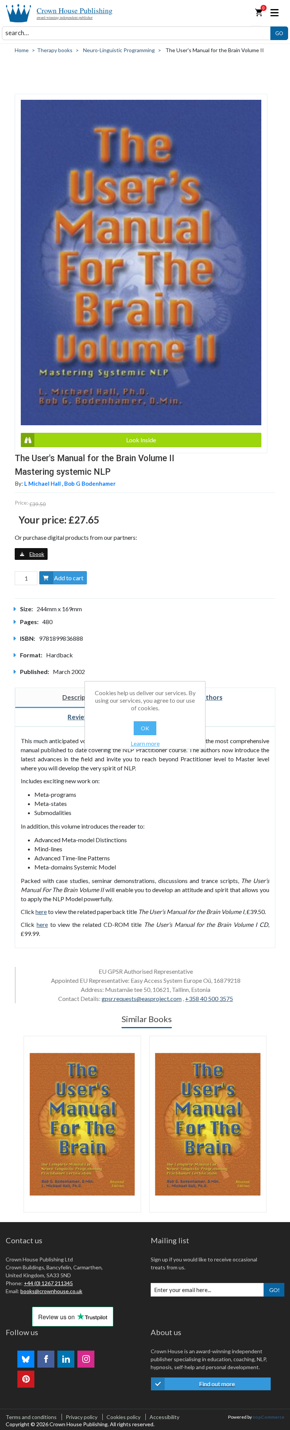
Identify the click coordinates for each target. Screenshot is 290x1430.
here (41, 911)
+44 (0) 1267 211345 (48, 1283)
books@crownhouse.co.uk (51, 1291)
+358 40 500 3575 (209, 998)
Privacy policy (81, 1417)
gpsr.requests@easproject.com (142, 998)
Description (80, 697)
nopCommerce (268, 1417)
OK (145, 728)
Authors (209, 697)
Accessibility (164, 1417)
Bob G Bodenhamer (90, 483)
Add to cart (68, 577)
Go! (274, 1290)
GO (279, 33)
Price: (21, 502)
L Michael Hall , (44, 483)
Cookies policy (123, 1417)
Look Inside (141, 439)
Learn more (145, 743)
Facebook (45, 1359)
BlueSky (25, 1359)
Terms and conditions (31, 1417)
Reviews (80, 717)
